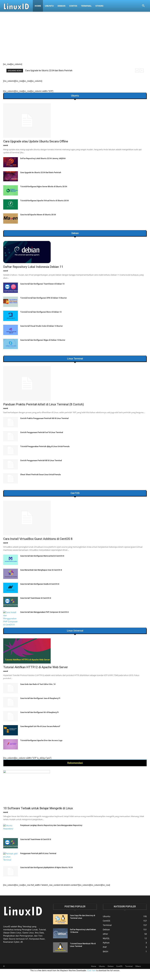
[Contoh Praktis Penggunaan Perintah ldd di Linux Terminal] (10, 422)
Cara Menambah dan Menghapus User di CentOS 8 (41, 570)
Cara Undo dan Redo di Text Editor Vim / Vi (38, 684)
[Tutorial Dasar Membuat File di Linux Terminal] (60, 947)
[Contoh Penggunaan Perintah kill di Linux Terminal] (10, 464)
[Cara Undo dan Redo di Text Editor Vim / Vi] (10, 688)
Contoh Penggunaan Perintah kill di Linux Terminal (41, 461)
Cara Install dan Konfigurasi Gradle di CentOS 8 (39, 584)
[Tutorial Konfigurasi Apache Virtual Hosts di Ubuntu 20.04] (10, 204)
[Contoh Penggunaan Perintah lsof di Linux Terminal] (10, 436)
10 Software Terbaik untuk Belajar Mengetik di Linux (38, 808)
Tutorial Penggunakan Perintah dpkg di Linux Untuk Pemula (44, 446)
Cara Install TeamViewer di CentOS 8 (35, 598)
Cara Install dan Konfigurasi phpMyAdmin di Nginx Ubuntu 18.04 (46, 867)
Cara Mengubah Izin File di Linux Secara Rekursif (40, 726)
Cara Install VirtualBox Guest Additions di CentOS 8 (38, 539)
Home (38, 5)
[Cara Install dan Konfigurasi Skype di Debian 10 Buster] (10, 344)
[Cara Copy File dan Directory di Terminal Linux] (60, 919)
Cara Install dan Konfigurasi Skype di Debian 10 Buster (42, 340)
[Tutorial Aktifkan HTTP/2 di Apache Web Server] (75, 651)
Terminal (86, 5)
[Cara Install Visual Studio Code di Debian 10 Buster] (10, 330)
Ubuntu (49, 5)
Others (99, 5)
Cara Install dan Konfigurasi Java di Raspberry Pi (40, 698)
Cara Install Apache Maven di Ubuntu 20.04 (38, 215)
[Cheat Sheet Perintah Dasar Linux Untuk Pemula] (10, 478)
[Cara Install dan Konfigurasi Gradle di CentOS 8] (10, 588)
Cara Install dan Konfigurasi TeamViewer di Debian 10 (42, 284)
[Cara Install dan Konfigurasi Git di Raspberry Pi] (10, 716)
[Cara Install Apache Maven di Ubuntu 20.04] (10, 218)
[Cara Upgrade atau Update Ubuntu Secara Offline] (75, 120)
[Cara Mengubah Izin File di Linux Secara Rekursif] (10, 730)
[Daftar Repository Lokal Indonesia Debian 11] (75, 252)
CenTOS (75, 493)
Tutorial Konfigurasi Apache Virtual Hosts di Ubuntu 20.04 (44, 201)
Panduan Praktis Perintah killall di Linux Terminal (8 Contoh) (54, 70)
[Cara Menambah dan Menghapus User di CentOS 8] (10, 574)
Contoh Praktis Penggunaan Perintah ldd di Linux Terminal (44, 418)
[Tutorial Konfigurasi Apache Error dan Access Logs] (10, 744)
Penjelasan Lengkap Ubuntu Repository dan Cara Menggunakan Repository (51, 825)
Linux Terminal (75, 359)
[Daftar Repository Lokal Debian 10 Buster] (60, 933)
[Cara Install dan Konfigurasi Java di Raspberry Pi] (10, 702)
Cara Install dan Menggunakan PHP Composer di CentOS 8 (44, 612)
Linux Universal (75, 631)
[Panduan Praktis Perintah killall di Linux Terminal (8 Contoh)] (75, 383)
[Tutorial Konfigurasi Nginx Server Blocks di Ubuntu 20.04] (10, 190)
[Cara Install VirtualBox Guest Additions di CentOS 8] (75, 518)
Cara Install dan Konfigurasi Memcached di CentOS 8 (42, 556)
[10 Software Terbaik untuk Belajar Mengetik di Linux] (75, 787)
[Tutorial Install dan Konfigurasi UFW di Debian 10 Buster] (10, 302)
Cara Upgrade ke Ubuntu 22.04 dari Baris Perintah (40, 173)
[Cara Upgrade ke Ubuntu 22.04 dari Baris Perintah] (10, 176)
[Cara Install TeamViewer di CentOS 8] (10, 602)
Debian (61, 5)
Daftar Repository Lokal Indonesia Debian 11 (33, 267)
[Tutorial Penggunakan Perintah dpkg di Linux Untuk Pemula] (10, 450)
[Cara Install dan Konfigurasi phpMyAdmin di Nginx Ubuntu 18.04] (10, 871)
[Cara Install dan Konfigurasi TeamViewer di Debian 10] (10, 288)
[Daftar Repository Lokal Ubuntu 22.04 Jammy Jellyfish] (10, 162)
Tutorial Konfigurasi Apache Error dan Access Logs (41, 740)
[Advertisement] (75, 40)
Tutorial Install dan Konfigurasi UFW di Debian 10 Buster (43, 298)
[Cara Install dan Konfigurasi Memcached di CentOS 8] (10, 560)
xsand (5, 145)
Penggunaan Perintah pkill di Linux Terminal (38, 853)
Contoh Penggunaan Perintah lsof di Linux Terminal (41, 432)
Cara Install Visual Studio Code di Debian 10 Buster (41, 326)
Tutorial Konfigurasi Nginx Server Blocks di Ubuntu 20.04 (43, 187)
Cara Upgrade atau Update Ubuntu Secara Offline (35, 141)
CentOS (73, 5)
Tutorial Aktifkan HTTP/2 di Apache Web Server (35, 667)
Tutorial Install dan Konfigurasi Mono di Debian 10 (41, 312)
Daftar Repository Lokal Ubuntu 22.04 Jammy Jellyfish (43, 158)
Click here (91, 970)
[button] (143, 6)
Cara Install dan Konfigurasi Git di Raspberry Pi (39, 712)
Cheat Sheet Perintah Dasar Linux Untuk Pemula (40, 475)
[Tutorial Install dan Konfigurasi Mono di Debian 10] (10, 316)
